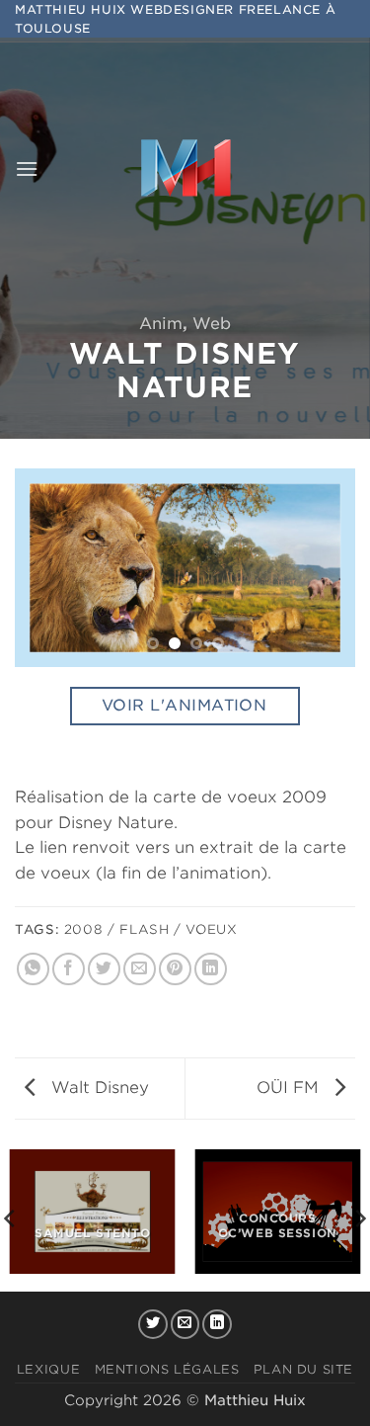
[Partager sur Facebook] (68, 969)
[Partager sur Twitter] (104, 969)
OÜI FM (290, 1087)
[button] (26, 168)
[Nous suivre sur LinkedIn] (217, 1324)
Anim (161, 323)
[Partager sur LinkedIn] (210, 969)
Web (211, 323)
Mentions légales (167, 1369)
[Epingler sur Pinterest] (175, 969)
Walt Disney (97, 1087)
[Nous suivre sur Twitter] (153, 1324)
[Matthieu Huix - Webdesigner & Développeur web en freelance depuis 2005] (185, 169)
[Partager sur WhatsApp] (33, 969)
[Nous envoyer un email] (185, 1324)
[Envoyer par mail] (139, 969)
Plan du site (303, 1369)
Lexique (48, 1369)
